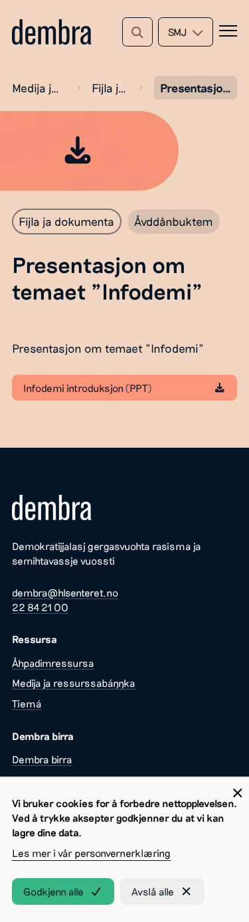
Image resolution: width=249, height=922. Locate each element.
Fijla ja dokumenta (109, 87)
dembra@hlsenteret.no (65, 593)
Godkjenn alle (53, 891)
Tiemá (27, 703)
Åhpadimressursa (53, 663)
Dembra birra (42, 759)
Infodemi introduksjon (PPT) (87, 388)
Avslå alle (152, 891)
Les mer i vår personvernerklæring (91, 853)
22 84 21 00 (40, 607)
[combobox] (185, 31)
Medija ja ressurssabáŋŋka (38, 87)
